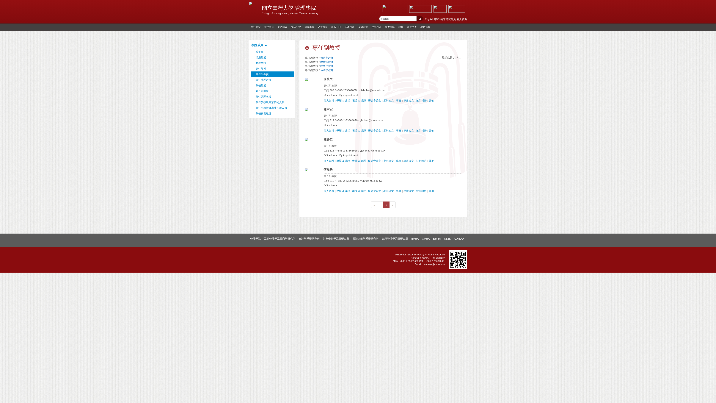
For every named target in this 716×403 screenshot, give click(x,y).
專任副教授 (262, 74)
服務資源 (349, 27)
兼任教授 (261, 85)
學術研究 (296, 27)
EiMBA (437, 238)
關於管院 (255, 27)
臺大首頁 (462, 19)
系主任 (259, 51)
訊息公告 (412, 27)
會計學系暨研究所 (309, 238)
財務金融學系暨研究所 (336, 238)
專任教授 (261, 68)
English (429, 19)
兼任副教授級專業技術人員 (271, 107)
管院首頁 (451, 19)
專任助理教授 (263, 79)
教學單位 (269, 27)
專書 (398, 100)
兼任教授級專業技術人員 (270, 102)
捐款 (400, 27)
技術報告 (421, 100)
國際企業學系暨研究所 (365, 238)
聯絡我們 (439, 19)
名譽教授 (261, 63)
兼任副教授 (262, 91)
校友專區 (390, 27)
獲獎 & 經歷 (359, 100)
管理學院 (255, 238)
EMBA (415, 238)
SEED (447, 238)
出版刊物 (336, 27)
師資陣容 (282, 27)
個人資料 (329, 100)
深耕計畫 (363, 27)
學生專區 (376, 27)
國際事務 (309, 27)
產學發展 (323, 27)
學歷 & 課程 (343, 100)
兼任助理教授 (263, 96)
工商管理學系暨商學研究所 (279, 238)
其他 (431, 100)
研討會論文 (374, 100)
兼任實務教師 (263, 113)
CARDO (459, 238)
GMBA (426, 238)
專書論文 (408, 100)
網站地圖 (425, 27)
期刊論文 (388, 100)
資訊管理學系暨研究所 (395, 238)
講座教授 (261, 57)
